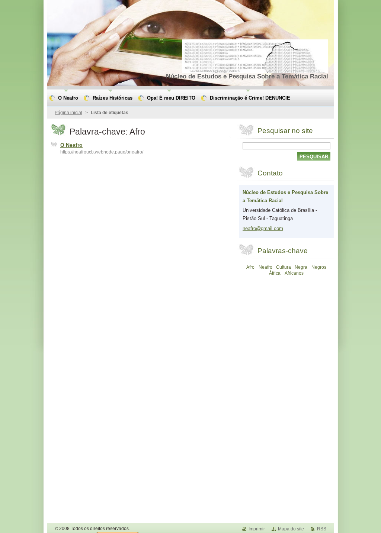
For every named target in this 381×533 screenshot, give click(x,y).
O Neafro (71, 145)
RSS (321, 529)
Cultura (283, 267)
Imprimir (257, 529)
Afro (250, 267)
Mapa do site (291, 529)
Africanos (294, 273)
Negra (301, 267)
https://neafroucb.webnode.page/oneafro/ (101, 152)
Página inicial (68, 112)
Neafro (265, 267)
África (275, 273)
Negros (318, 267)
